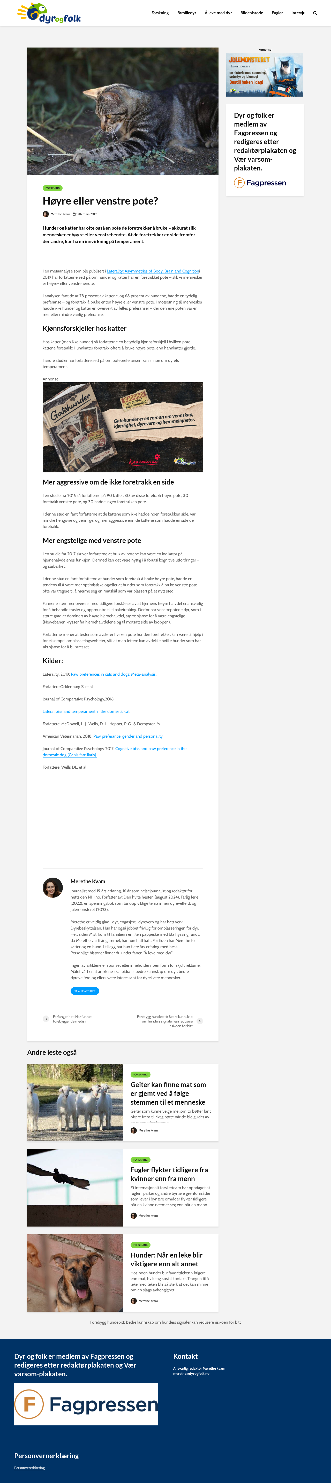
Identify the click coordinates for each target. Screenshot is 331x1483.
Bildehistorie (251, 12)
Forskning (160, 12)
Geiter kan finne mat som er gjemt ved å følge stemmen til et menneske (168, 1093)
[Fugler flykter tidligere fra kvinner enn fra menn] (75, 1187)
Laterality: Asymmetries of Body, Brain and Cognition (153, 271)
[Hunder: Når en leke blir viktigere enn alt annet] (75, 1272)
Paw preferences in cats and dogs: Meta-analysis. (113, 674)
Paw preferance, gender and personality (128, 736)
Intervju (298, 12)
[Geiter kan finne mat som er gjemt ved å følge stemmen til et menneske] (75, 1102)
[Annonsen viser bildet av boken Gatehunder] (123, 426)
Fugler (277, 12)
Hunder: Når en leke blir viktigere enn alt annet (167, 1259)
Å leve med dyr (218, 12)
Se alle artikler (84, 991)
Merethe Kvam (60, 214)
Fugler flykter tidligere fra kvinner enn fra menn (169, 1174)
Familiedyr (186, 12)
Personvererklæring (29, 1467)
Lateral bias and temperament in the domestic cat (86, 711)
